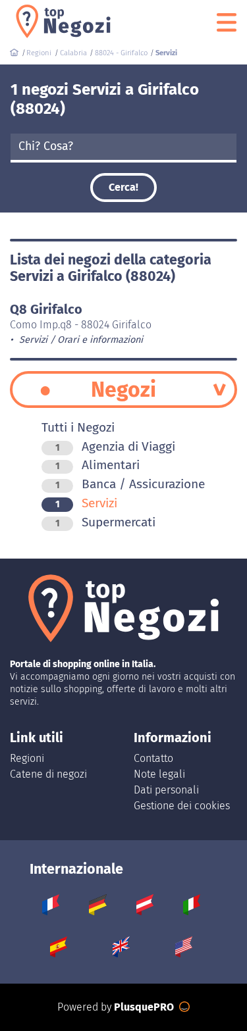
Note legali (159, 774)
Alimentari (97, 464)
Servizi (86, 503)
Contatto (153, 758)
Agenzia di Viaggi (115, 446)
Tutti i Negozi (78, 427)
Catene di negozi (48, 774)
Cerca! (123, 187)
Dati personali (166, 790)
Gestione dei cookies (182, 805)
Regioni (27, 758)
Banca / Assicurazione (130, 483)
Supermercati (105, 522)
